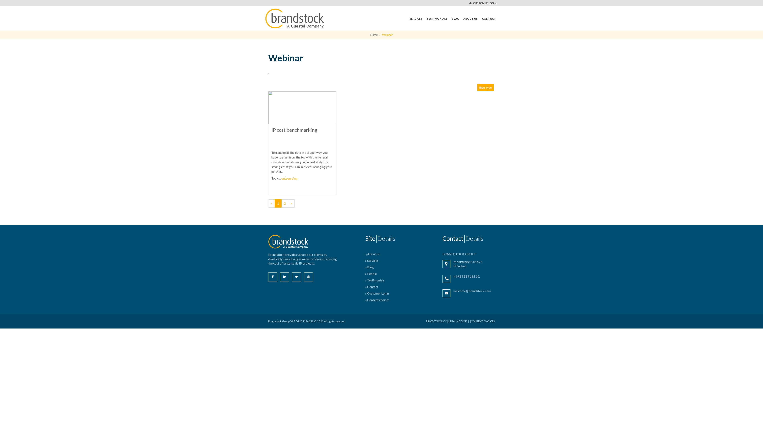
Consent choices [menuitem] (378, 300)
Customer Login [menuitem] (378, 293)
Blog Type (485, 87)
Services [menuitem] (416, 18)
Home (374, 34)
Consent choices (483, 321)
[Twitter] (296, 276)
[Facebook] (272, 276)
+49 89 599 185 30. (466, 276)
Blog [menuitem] (455, 18)
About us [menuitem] (470, 18)
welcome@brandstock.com (472, 291)
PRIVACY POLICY (436, 321)
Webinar (387, 34)
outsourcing (289, 178)
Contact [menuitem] (489, 18)
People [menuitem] (372, 273)
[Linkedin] (284, 276)
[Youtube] (308, 276)
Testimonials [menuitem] (437, 18)
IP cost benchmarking (294, 130)
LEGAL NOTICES (458, 321)
